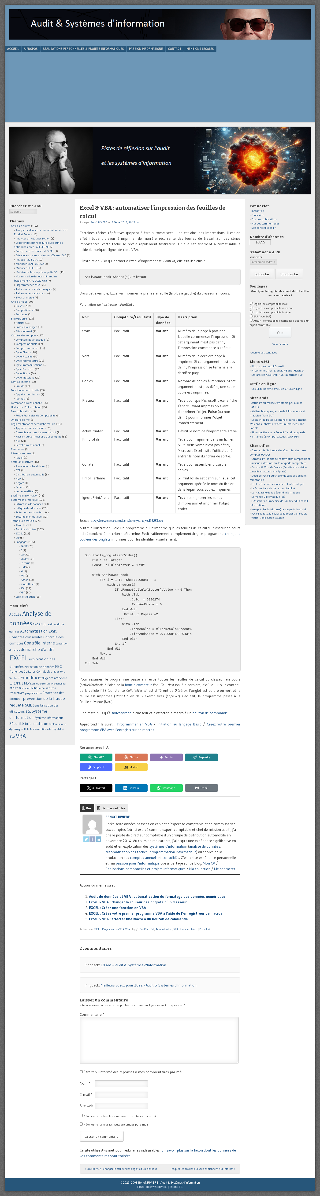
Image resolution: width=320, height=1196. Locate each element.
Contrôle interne (20, 381)
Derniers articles (113, 808)
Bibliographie (19, 318)
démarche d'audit (37, 649)
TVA (12, 737)
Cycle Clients (23, 352)
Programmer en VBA (134, 724)
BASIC (24, 546)
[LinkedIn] (98, 839)
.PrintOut (144, 929)
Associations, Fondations (30, 466)
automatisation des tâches (126, 852)
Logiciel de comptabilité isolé (270, 303)
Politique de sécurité (43, 688)
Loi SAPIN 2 (16, 683)
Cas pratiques (24, 310)
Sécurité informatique (29, 516)
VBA (127, 929)
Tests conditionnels (40, 729)
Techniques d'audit (22, 521)
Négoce (20, 483)
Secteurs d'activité (22, 462)
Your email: (256, 257)
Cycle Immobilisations (29, 365)
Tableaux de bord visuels (31, 293)
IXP (17, 537)
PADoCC (13, 688)
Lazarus (25, 563)
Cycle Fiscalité (24, 356)
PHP (22, 575)
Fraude (20, 386)
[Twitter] (86, 839)
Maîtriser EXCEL (25, 268)
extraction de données (39, 667)
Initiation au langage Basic (179, 724)
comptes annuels (143, 857)
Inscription (257, 211)
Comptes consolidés (27, 348)
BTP (18, 470)
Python (24, 579)
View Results (280, 344)
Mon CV (209, 863)
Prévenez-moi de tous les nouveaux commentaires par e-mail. (120, 1116)
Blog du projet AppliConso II (267, 366)
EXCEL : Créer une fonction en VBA (117, 907)
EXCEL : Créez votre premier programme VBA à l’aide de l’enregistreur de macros (155, 913)
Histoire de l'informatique (26, 407)
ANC (35, 624)
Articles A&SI (19, 301)
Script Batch (27, 584)
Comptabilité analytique (30, 339)
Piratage (24, 688)
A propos (31, 49)
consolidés (171, 857)
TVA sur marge (25, 297)
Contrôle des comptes (24, 335)
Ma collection (199, 868)
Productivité (16, 693)
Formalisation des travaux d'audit (36, 432)
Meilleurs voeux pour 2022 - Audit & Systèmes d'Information (149, 985)
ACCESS (15, 614)
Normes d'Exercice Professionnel (48, 683)
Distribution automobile (30, 474)
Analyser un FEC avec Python (33, 238)
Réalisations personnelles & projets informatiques (83, 49)
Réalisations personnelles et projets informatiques (145, 868)
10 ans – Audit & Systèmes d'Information (133, 965)
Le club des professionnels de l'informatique (277, 484)
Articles (20, 322)
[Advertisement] (160, 87)
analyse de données (204, 846)
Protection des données (29, 512)
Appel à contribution (28, 394)
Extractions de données (29, 504)
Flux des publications (264, 219)
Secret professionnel (28, 445)
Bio (88, 808)
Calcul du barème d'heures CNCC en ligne (276, 388)
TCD (26, 729)
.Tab (152, 929)
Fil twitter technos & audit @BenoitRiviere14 (278, 370)
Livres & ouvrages (26, 327)
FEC (58, 666)
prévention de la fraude (44, 698)
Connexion (257, 215)
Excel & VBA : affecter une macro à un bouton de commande (138, 918)
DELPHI (24, 558)
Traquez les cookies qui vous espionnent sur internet (202, 1168)
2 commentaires (188, 929)
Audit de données (26, 529)
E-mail (86, 1094)
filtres (56, 671)
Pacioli (19, 457)
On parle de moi (20, 419)
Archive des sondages (264, 352)
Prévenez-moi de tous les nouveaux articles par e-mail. (116, 1124)
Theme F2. (176, 1187)
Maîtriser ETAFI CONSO (30, 263)
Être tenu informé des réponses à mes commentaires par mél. (133, 1072)
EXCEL (97, 929)
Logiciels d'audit (25, 596)
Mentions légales (200, 49)
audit (50, 624)
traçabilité (58, 729)
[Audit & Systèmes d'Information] (160, 38)
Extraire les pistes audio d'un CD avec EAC (41, 255)
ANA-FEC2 (22, 525)
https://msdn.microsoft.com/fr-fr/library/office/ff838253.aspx (126, 521)
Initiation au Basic (27, 259)
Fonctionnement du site (25, 390)
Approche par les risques (31, 428)
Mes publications (21, 411)
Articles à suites (20, 226)
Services (21, 487)
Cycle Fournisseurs (27, 360)
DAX (23, 554)
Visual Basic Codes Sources (267, 517)
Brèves (20, 306)
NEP (18, 440)
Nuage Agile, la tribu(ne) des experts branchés (279, 509)
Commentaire (92, 1014)
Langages (22, 542)
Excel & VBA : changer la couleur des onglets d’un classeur (138, 902)
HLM (18, 478)
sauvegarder (121, 712)
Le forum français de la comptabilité (273, 488)
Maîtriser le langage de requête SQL (37, 272)
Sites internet (24, 331)
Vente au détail (25, 491)
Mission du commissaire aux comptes (38, 436)
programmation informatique (172, 852)
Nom (85, 1083)
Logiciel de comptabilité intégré (272, 312)
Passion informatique (146, 49)
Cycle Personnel (25, 369)
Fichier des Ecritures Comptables (30, 671)
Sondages (21, 314)
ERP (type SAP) (262, 316)
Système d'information (24, 495)
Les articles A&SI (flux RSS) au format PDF (277, 374)
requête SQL (20, 705)
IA (36, 678)
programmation (33, 693)
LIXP (23, 567)
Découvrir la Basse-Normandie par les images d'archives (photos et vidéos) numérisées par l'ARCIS (278, 424)
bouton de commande (210, 712)
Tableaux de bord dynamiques (34, 289)
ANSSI (43, 624)
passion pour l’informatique (138, 863)
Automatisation (164, 929)
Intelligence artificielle (52, 678)
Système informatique (24, 499)
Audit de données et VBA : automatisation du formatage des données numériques (157, 896)
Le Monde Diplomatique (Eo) (268, 496)
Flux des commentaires (265, 223)
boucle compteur (138, 684)
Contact (174, 49)
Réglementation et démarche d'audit (33, 424)
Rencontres (17, 449)
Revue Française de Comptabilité (36, 415)
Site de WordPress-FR (263, 227)
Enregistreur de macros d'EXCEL (35, 251)
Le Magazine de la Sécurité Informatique (275, 492)
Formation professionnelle (26, 403)
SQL (22, 588)
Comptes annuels (26, 344)
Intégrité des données (28, 508)
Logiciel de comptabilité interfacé (273, 308)
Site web (86, 1105)
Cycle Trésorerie (25, 377)
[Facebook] (92, 839)
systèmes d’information (168, 846)
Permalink (204, 929)
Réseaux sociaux (21, 453)
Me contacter (224, 868)
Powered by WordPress (152, 1187)
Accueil (13, 49)
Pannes (20, 398)
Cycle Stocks (23, 373)
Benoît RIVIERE (98, 222)
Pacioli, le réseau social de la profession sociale (279, 513)
